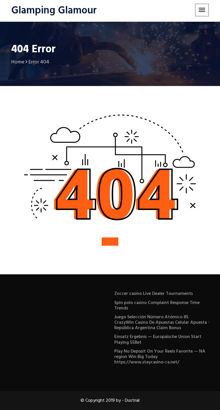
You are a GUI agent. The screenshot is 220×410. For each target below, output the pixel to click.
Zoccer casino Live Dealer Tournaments (153, 293)
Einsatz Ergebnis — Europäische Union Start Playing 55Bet (157, 339)
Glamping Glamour (54, 10)
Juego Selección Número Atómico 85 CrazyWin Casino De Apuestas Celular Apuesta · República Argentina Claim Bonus (161, 322)
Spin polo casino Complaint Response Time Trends (157, 305)
